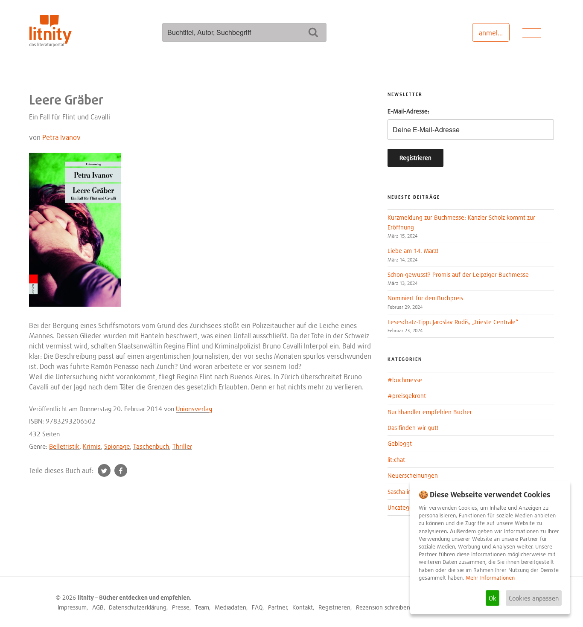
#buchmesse (405, 379)
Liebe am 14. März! (413, 250)
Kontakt (302, 607)
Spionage (117, 446)
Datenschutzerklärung (137, 607)
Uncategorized (407, 507)
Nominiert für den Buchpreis (425, 298)
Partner (277, 607)
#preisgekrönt (407, 395)
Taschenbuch (151, 446)
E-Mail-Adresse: (408, 111)
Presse (180, 607)
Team (202, 607)
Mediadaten (230, 607)
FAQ (257, 607)
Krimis (92, 446)
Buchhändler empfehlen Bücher (430, 411)
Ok (492, 598)
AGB (98, 607)
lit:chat (396, 459)
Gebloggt (400, 443)
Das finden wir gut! (413, 427)
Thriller (182, 446)
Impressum (72, 607)
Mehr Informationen (490, 578)
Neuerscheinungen (413, 475)
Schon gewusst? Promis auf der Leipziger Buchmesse (458, 274)
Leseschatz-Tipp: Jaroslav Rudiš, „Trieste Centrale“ (453, 321)
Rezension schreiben (383, 607)
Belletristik (64, 446)
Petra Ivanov (61, 137)
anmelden (494, 33)
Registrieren (334, 607)
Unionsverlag (194, 408)
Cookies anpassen (534, 598)
